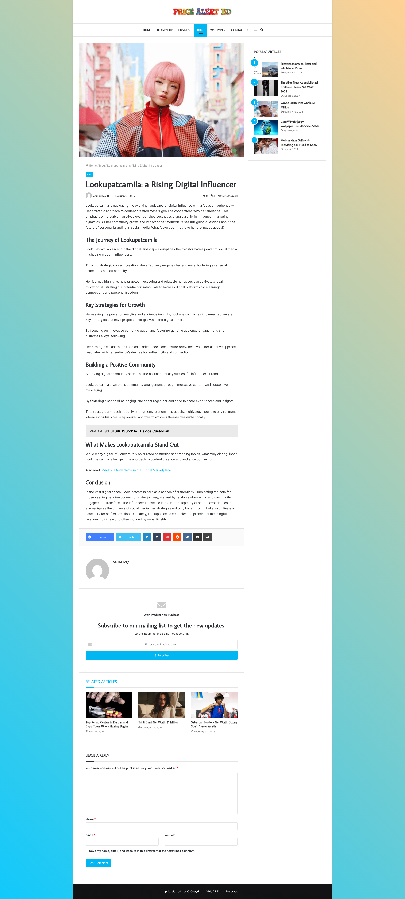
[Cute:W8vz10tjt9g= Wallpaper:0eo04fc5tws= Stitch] (266, 127)
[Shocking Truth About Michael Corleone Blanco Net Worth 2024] (266, 88)
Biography (165, 30)
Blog (200, 30)
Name (91, 819)
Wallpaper (217, 30)
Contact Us (240, 30)
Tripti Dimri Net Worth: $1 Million (158, 722)
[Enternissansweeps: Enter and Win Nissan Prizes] (266, 69)
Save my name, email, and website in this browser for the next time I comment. (142, 851)
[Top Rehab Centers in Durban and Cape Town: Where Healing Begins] (109, 705)
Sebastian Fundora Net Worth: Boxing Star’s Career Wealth (214, 724)
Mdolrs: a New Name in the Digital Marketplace (136, 470)
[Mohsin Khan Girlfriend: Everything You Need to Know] (266, 146)
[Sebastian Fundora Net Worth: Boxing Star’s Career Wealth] (214, 705)
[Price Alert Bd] (202, 11)
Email (90, 835)
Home (147, 30)
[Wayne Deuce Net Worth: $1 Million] (266, 109)
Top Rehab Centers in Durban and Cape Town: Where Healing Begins (107, 724)
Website (170, 835)
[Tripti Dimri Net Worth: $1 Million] (161, 705)
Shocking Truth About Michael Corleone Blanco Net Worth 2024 (299, 87)
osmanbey (99, 195)
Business (184, 30)
